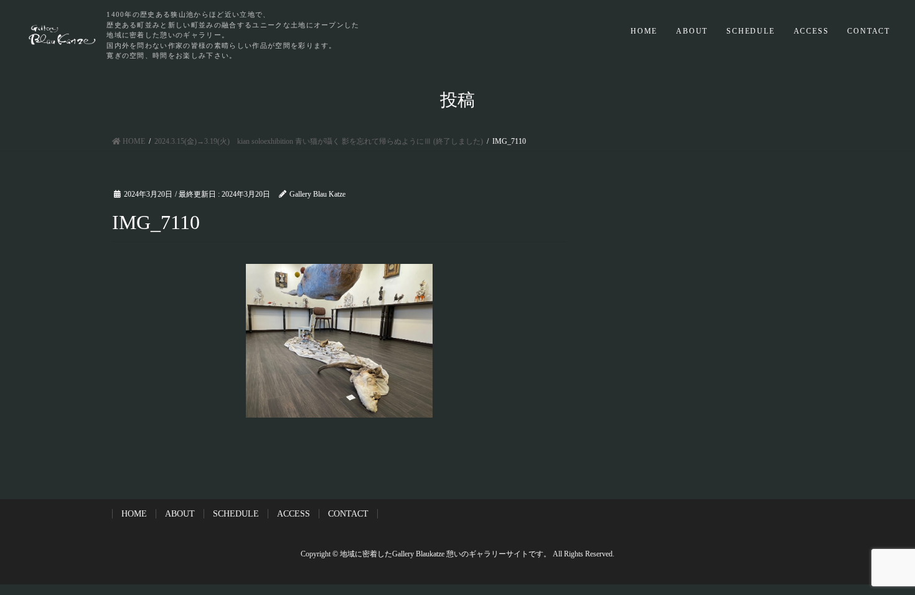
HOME (644, 31)
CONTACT (868, 31)
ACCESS (811, 31)
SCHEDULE (750, 31)
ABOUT (692, 31)
